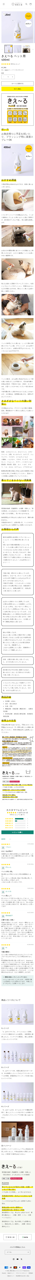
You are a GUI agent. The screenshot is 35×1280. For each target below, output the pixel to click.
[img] (5, 844)
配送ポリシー (11, 1276)
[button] (4, 4)
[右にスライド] (33, 49)
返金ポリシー (11, 1273)
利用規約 (31, 1273)
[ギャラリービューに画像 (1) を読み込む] (9, 49)
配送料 (6, 70)
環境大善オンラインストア (16, 1270)
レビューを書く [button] (17, 832)
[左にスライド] (2, 49)
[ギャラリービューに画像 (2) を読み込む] (17, 49)
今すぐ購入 (17, 89)
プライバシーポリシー (21, 1273)
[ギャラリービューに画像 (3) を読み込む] (26, 49)
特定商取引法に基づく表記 (22, 1276)
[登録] (28, 1252)
